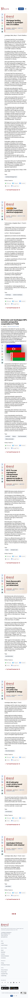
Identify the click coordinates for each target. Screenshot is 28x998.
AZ (14, 995)
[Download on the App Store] (5, 988)
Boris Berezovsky (9, 656)
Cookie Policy (3, 975)
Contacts (3, 954)
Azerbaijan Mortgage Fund (11, 176)
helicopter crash (14, 549)
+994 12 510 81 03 (4, 935)
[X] (8, 982)
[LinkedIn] (16, 982)
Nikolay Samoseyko (10, 439)
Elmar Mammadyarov (10, 750)
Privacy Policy (4, 971)
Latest (2, 943)
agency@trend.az (4, 936)
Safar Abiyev (8, 886)
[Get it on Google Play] (14, 988)
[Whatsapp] (2, 982)
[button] (2, 14)
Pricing (2, 962)
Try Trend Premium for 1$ (13, 190)
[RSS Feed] (19, 982)
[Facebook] (5, 982)
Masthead (3, 952)
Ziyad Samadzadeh (22, 436)
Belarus (14, 436)
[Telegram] (14, 982)
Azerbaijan (8, 436)
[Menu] (25, 9)
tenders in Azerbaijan (17, 294)
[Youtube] (11, 982)
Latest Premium (4, 945)
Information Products (5, 964)
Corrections (3, 957)
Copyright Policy (4, 973)
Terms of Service (4, 969)
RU (16, 995)
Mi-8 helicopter (9, 811)
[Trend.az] (5, 9)
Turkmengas (8, 294)
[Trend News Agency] (4, 925)
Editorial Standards (5, 955)
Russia (7, 549)
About (2, 950)
